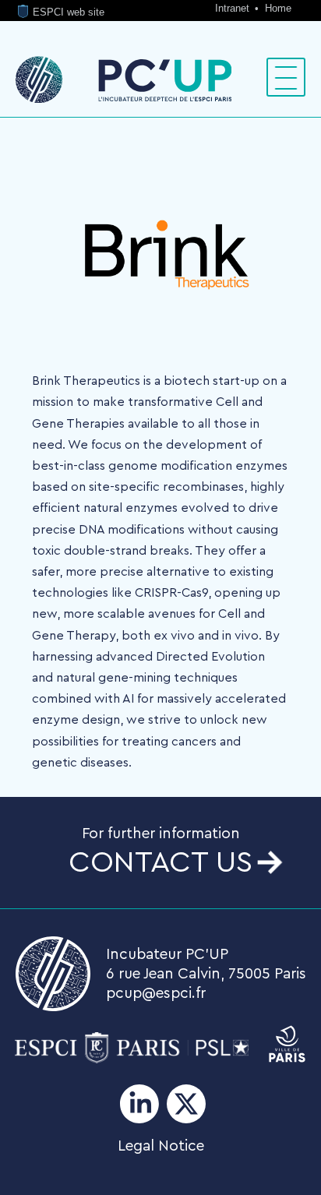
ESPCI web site (67, 12)
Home (278, 8)
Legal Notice (161, 1146)
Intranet (233, 8)
